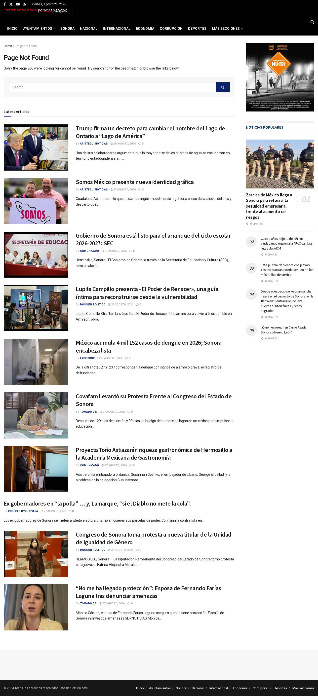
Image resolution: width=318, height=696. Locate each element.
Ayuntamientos (37, 29)
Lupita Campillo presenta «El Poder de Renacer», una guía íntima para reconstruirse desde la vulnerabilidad (147, 292)
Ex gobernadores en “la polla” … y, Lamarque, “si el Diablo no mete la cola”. (97, 503)
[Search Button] (312, 22)
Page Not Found (27, 46)
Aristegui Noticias (94, 143)
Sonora (67, 29)
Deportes (197, 29)
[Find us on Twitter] (11, 4)
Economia (145, 29)
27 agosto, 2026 (124, 189)
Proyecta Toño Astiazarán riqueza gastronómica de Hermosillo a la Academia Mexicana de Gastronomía (154, 453)
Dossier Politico (92, 304)
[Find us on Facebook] (5, 4)
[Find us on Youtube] (18, 4)
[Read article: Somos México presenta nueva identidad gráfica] (36, 201)
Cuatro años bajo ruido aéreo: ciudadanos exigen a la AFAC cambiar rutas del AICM (287, 243)
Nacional (88, 29)
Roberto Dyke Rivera (23, 511)
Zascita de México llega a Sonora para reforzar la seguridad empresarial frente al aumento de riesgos (269, 206)
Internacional (116, 29)
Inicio (12, 29)
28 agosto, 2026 (124, 143)
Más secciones (226, 29)
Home (8, 46)
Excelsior (87, 358)
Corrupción (171, 29)
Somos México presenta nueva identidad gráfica (135, 182)
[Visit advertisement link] (280, 77)
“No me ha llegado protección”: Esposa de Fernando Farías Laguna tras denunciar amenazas (148, 592)
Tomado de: (88, 411)
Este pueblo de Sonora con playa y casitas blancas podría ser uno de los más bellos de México (287, 270)
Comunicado (89, 251)
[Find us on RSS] (24, 4)
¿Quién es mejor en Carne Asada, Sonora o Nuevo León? (284, 329)
